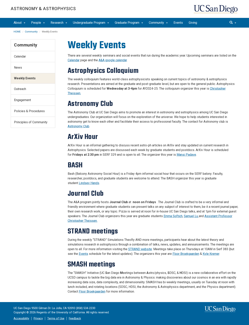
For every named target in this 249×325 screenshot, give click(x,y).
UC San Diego (216, 11)
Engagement (22, 100)
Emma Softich (173, 216)
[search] (232, 23)
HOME (17, 31)
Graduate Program (127, 22)
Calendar (74, 60)
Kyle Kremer (211, 254)
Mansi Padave (186, 154)
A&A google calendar (113, 60)
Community (157, 22)
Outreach (20, 89)
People (36, 22)
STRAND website (140, 249)
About (18, 22)
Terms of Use (55, 318)
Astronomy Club (78, 126)
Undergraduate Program (89, 22)
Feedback (75, 318)
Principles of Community (30, 122)
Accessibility (21, 318)
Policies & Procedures (29, 111)
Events (178, 22)
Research (57, 22)
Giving (193, 22)
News (18, 67)
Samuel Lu (191, 216)
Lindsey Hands (89, 183)
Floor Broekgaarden (186, 254)
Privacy (38, 318)
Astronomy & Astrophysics (43, 8)
